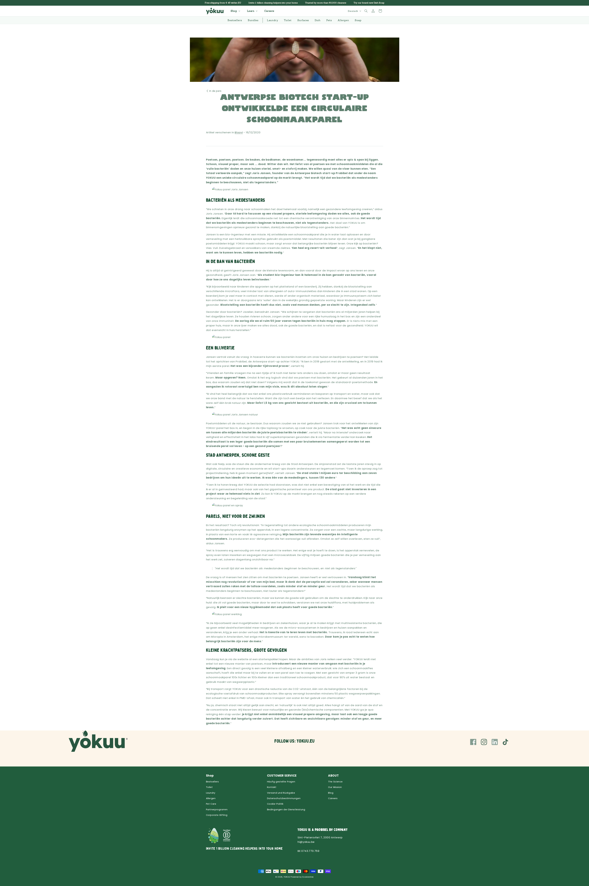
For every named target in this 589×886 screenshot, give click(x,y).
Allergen (211, 798)
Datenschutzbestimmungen (284, 798)
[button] (235, 11)
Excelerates (308, 877)
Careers (332, 798)
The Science (335, 781)
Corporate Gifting (216, 815)
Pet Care (211, 803)
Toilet (209, 787)
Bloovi (239, 132)
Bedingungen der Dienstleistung (286, 809)
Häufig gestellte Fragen (281, 781)
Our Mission (335, 787)
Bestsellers (212, 781)
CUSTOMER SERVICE (282, 776)
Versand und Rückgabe (281, 792)
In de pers (215, 91)
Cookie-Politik (275, 803)
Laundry (210, 792)
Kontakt (271, 787)
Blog (330, 792)
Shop (210, 776)
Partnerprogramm (217, 809)
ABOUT (333, 776)
